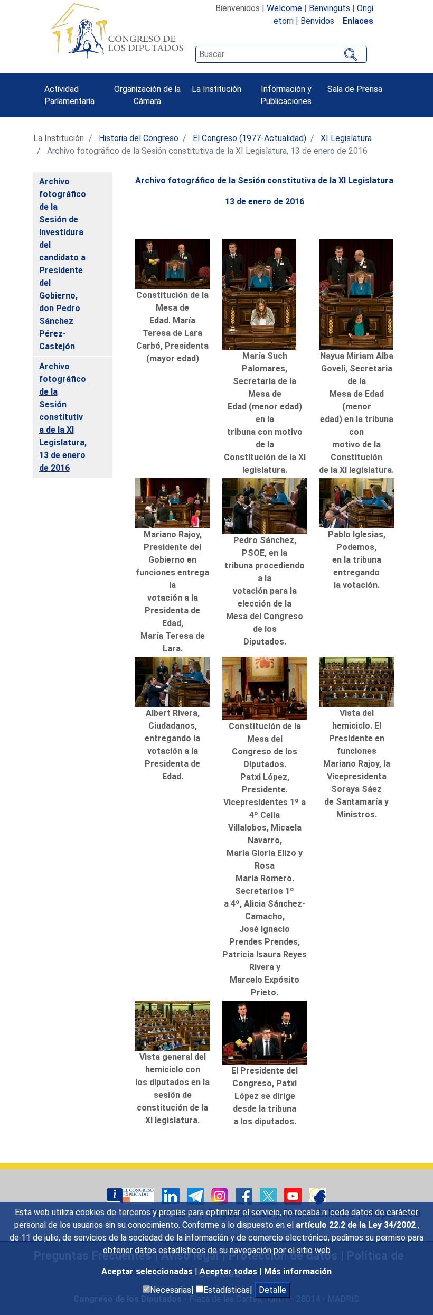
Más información (298, 1271)
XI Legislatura (346, 138)
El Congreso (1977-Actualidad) (249, 138)
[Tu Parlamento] (131, 1195)
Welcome (284, 8)
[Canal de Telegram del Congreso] (196, 1195)
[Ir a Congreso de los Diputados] (117, 30)
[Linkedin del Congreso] (171, 1195)
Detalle (272, 1290)
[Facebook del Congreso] (245, 1195)
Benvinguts (329, 8)
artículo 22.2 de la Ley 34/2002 (357, 1225)
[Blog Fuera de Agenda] (317, 1195)
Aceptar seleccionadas (148, 1271)
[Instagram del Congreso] (221, 1195)
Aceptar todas (229, 1271)
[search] (280, 54)
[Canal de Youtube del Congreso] (293, 1195)
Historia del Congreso (138, 138)
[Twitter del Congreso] (269, 1195)
